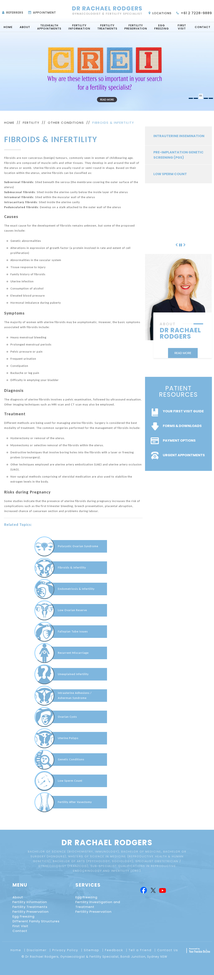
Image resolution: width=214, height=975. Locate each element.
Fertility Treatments (107, 27)
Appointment (44, 12)
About (25, 27)
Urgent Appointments (184, 455)
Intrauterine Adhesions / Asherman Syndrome (75, 695)
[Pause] (180, 244)
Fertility (31, 122)
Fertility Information (79, 27)
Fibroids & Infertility (72, 567)
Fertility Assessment (173, 231)
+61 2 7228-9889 (196, 13)
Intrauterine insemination (178, 136)
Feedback (114, 950)
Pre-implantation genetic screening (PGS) (178, 155)
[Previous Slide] (177, 244)
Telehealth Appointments (49, 27)
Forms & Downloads (182, 425)
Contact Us (167, 950)
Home (8, 27)
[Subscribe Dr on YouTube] (162, 890)
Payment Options (179, 440)
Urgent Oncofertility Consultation (174, 193)
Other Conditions (66, 122)
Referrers (14, 12)
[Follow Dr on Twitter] (153, 890)
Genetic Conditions (71, 759)
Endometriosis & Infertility (76, 589)
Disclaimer (37, 950)
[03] (201, 98)
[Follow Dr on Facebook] (143, 890)
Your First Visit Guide (183, 411)
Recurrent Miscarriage (73, 653)
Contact (202, 27)
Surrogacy (164, 212)
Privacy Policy (65, 950)
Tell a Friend (140, 950)
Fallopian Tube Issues (73, 631)
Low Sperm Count (70, 781)
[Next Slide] (184, 244)
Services (88, 885)
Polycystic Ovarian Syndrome (78, 546)
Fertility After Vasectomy (75, 802)
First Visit (182, 27)
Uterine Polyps (68, 738)
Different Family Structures (36, 921)
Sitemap (91, 950)
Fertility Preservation (135, 27)
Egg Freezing (161, 27)
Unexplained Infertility (73, 674)
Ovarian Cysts (67, 717)
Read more (107, 99)
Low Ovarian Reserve (72, 610)
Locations (161, 13)
